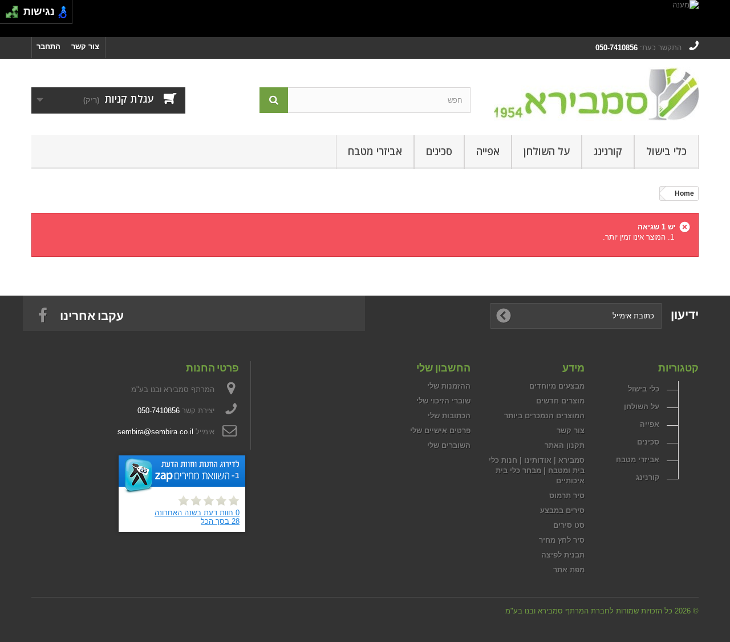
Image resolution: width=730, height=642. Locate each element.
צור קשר (85, 46)
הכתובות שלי (449, 415)
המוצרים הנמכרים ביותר (544, 415)
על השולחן (547, 151)
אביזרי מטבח (375, 151)
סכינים (439, 151)
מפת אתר (569, 570)
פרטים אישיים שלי (440, 430)
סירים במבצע (562, 510)
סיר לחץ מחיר (562, 540)
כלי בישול (666, 151)
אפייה (488, 151)
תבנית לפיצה (563, 555)
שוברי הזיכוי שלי (443, 401)
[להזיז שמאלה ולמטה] (9, 15)
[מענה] (365, 18)
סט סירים (569, 525)
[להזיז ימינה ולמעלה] (15, 9)
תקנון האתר (565, 445)
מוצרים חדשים (560, 401)
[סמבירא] (593, 94)
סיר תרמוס (567, 495)
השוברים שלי (449, 445)
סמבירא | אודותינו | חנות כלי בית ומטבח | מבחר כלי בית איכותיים (537, 470)
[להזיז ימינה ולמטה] (15, 15)
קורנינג (608, 151)
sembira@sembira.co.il (155, 431)
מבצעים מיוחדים (557, 386)
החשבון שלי (443, 367)
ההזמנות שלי (449, 386)
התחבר (48, 46)
